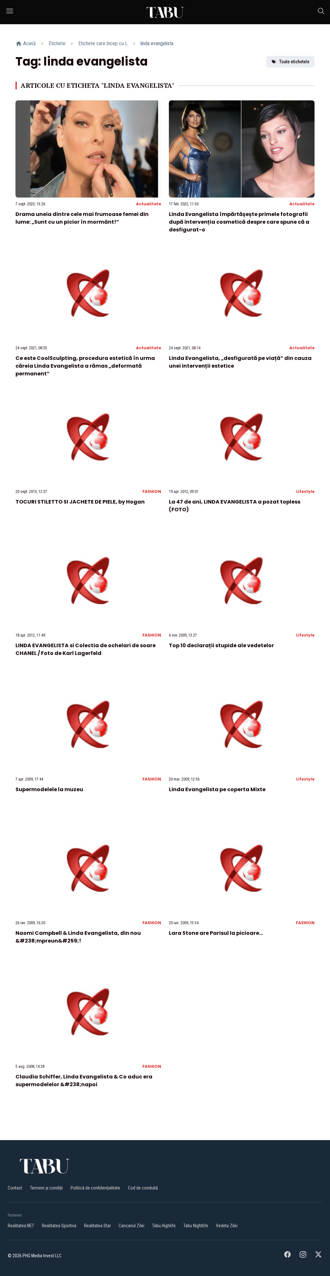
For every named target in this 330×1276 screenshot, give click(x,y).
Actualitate (148, 204)
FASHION (151, 491)
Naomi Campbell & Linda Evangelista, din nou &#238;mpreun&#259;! (78, 936)
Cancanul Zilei (131, 1225)
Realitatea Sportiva (59, 1225)
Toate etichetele (294, 61)
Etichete (57, 43)
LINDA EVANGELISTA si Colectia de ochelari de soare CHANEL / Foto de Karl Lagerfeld (85, 649)
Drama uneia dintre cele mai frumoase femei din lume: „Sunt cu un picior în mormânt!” (82, 218)
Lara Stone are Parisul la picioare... (216, 933)
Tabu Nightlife (195, 1225)
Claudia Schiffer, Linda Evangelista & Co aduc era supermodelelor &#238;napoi (83, 1080)
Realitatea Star (97, 1225)
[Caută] (321, 12)
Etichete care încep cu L (103, 43)
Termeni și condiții (46, 1187)
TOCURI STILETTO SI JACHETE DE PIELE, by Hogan (80, 501)
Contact (15, 1187)
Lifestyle (305, 491)
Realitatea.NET (21, 1225)
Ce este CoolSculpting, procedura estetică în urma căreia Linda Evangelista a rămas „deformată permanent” (85, 365)
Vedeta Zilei (227, 1225)
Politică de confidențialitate (95, 1187)
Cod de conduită (143, 1187)
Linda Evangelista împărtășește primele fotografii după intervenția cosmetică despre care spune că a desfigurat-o (239, 221)
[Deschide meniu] (10, 12)
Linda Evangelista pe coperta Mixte (217, 789)
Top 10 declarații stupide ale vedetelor (221, 645)
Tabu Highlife (164, 1225)
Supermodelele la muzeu (49, 789)
